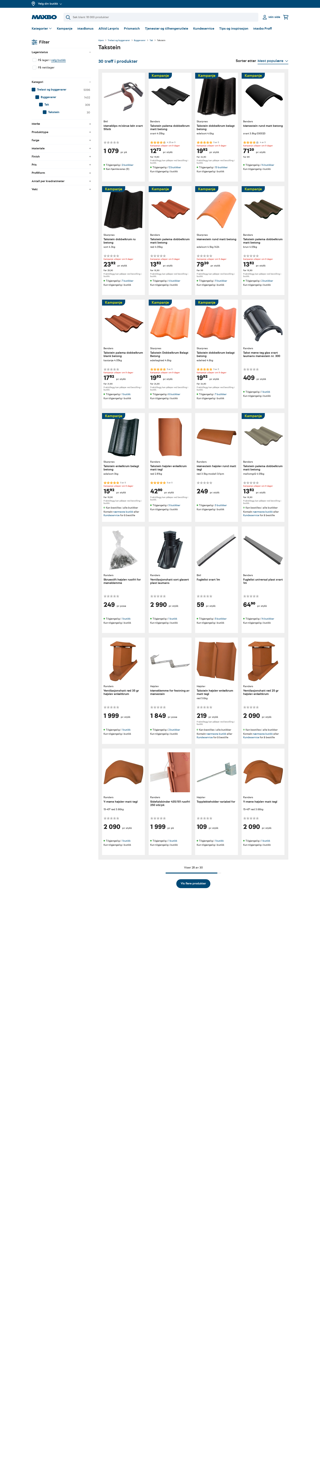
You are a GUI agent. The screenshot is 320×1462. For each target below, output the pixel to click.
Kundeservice (203, 28)
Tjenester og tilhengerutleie (166, 28)
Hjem (101, 40)
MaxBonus (85, 28)
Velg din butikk (48, 4)
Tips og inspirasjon (233, 28)
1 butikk (126, 394)
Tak (151, 40)
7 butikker (127, 281)
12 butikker (174, 167)
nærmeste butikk (123, 512)
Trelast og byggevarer (119, 40)
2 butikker (127, 165)
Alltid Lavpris (109, 28)
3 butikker (174, 505)
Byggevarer (140, 40)
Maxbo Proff (262, 28)
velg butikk (58, 60)
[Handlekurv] (285, 17)
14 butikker (267, 165)
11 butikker (221, 281)
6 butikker (174, 394)
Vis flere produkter (193, 883)
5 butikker (220, 619)
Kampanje (64, 28)
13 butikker (221, 167)
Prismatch (132, 28)
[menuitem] (61, 90)
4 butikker (174, 281)
